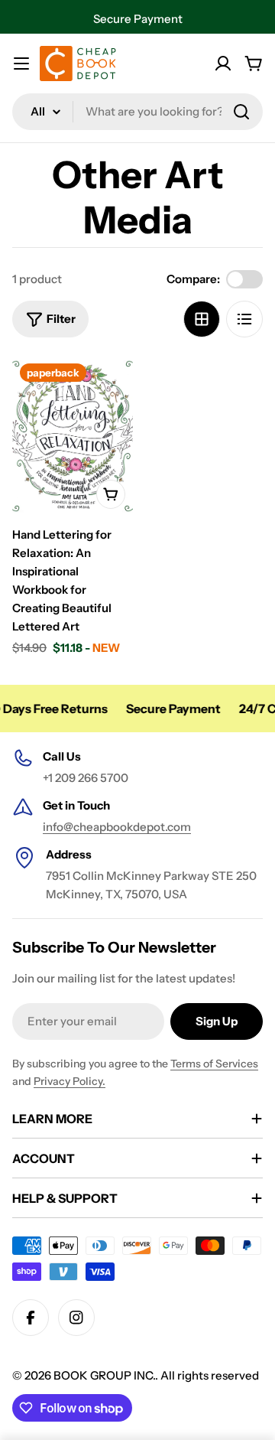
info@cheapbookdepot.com (117, 826)
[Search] (241, 112)
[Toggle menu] (21, 63)
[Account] (223, 63)
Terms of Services (214, 1063)
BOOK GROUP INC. (104, 1375)
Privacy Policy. (69, 1081)
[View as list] (244, 319)
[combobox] (137, 111)
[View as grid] (201, 319)
